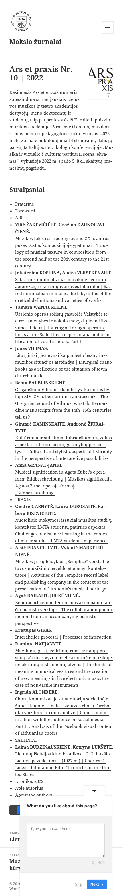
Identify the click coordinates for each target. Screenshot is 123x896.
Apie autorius (29, 788)
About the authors (34, 795)
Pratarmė (24, 204)
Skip (78, 884)
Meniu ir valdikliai (108, 33)
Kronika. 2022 (29, 781)
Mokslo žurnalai (35, 41)
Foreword (25, 211)
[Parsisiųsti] (101, 82)
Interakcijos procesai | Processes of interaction (63, 637)
